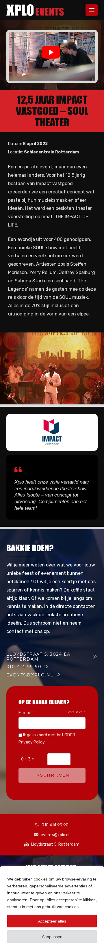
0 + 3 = (27, 759)
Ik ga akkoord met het (46, 739)
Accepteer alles (52, 921)
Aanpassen (52, 936)
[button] (92, 10)
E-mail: (26, 712)
